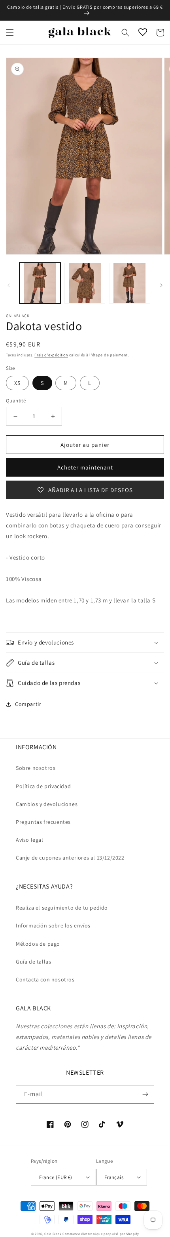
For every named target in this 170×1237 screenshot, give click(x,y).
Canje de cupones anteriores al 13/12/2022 (70, 857)
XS (17, 383)
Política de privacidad (43, 786)
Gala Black (52, 1233)
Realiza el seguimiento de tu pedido (62, 907)
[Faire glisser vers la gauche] (8, 285)
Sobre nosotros (35, 767)
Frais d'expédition (51, 355)
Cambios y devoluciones (46, 804)
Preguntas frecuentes (43, 821)
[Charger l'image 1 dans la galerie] (39, 283)
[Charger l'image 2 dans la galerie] (85, 283)
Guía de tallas (33, 961)
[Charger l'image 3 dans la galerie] (129, 283)
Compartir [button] (28, 704)
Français (113, 1177)
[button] (10, 32)
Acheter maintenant (85, 467)
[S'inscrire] (145, 1094)
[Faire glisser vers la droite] (161, 285)
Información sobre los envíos (53, 925)
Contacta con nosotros (45, 979)
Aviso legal (29, 839)
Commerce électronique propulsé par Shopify (100, 1233)
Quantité (16, 400)
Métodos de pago (38, 943)
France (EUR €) (55, 1177)
